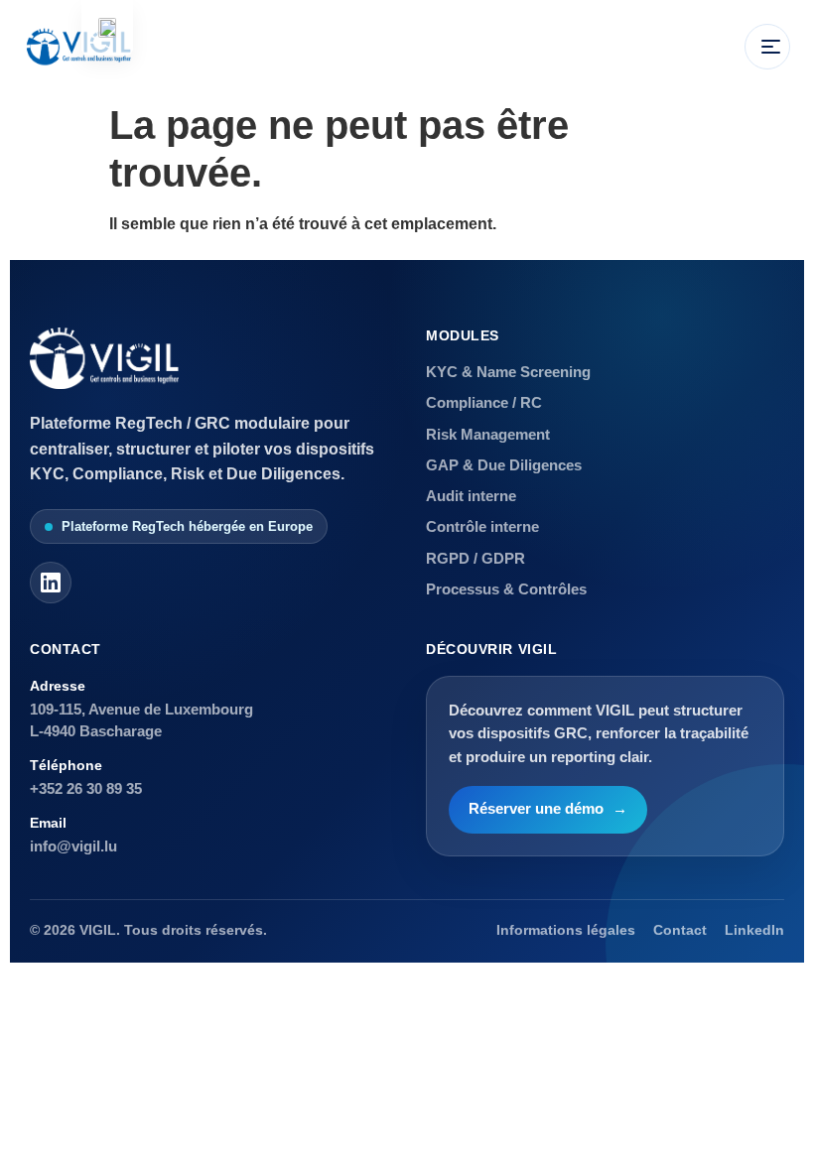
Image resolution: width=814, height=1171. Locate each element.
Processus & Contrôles (506, 589)
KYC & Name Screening (508, 371)
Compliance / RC (484, 402)
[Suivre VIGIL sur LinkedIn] (50, 582)
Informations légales (565, 930)
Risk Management (488, 434)
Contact (680, 930)
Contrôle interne (482, 526)
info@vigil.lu (73, 846)
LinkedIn (754, 930)
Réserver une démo (548, 809)
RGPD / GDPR (475, 558)
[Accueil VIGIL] (78, 46)
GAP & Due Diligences (504, 464)
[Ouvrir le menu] (767, 46)
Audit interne (471, 495)
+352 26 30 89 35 (86, 788)
